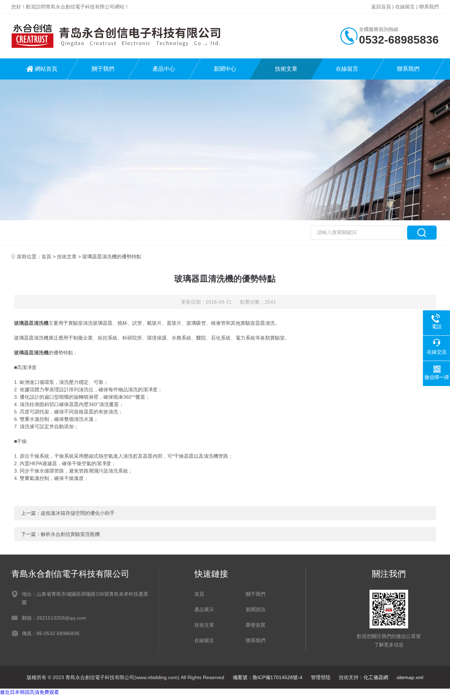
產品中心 (164, 69)
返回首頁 (381, 7)
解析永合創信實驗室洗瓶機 (70, 534)
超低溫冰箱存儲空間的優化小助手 (78, 513)
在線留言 (405, 7)
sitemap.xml (410, 677)
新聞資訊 (255, 609)
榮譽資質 (255, 625)
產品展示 (204, 609)
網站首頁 (46, 69)
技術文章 (286, 69)
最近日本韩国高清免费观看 (29, 692)
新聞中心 (225, 69)
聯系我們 (429, 7)
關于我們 (103, 69)
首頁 (46, 256)
